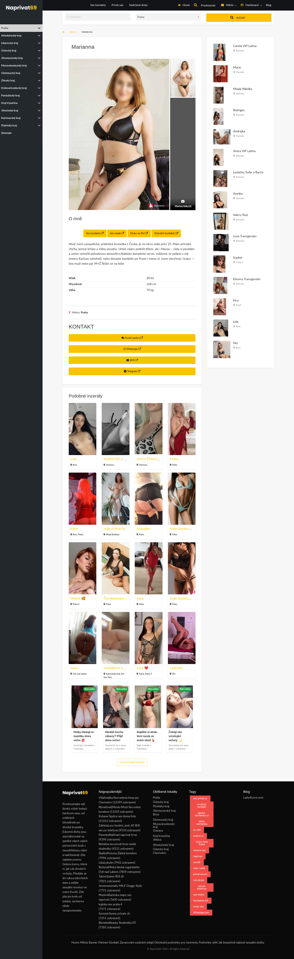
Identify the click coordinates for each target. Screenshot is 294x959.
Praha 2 (76, 604)
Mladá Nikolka (242, 89)
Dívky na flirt (137, 233)
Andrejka (239, 131)
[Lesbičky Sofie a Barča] (220, 178)
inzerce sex (199, 850)
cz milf (197, 830)
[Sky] (221, 349)
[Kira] (219, 306)
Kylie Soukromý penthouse (189, 598)
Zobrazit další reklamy (132, 762)
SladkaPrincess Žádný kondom (118, 853)
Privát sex (117, 5)
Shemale (240, 51)
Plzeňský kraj (161, 806)
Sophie (237, 257)
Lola (73, 459)
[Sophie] (219, 264)
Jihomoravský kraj (164, 810)
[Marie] (220, 73)
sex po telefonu (201, 887)
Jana (74, 668)
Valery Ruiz (240, 215)
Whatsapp (132, 349)
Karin (74, 529)
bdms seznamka (201, 822)
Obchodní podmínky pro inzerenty (176, 942)
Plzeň (238, 305)
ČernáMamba (114, 598)
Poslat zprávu (132, 338)
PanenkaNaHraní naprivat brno (118, 834)
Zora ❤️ (142, 668)
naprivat (197, 856)
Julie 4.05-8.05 (114, 529)
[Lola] (220, 327)
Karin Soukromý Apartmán (189, 529)
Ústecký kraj (161, 802)
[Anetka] (220, 199)
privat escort (200, 874)
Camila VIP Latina (245, 46)
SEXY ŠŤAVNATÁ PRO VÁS (158, 459)
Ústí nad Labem (80, 674)
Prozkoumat (207, 5)
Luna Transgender (245, 236)
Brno (75, 465)
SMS (132, 360)
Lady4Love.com (253, 797)
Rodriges (239, 110)
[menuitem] (184, 5)
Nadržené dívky (138, 5)
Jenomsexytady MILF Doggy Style (120, 885)
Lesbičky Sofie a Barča (248, 172)
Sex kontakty (98, 5)
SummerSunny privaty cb (114, 913)
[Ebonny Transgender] (220, 285)
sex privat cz (200, 798)
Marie (237, 67)
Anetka (238, 193)
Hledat (240, 18)
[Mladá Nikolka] (218, 95)
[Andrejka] (221, 136)
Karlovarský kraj (113, 674)
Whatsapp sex (201, 912)
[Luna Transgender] (221, 242)
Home (186, 5)
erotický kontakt (201, 805)
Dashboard (252, 5)
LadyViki (176, 668)
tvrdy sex (198, 906)
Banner (93, 942)
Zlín (173, 674)
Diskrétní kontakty (165, 233)
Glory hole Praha (202, 843)
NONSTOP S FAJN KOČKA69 (126, 459)
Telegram (132, 371)
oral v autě (199, 868)
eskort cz (198, 836)
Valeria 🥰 (77, 598)
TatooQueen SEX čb (111, 876)
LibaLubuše (106, 862)
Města (229, 5)
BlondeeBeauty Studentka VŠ (117, 922)
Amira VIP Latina (244, 151)
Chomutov (159, 853)
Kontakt (114, 942)
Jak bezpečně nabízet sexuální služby (241, 942)
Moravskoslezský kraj (164, 825)
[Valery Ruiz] (220, 221)
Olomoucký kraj (163, 819)
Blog (268, 5)
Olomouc (110, 465)
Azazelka (143, 529)
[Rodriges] (218, 116)
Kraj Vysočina (161, 836)
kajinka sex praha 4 (110, 904)
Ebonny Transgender (247, 279)
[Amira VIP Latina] (218, 157)
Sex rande (115, 233)
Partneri (103, 942)
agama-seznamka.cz (202, 814)
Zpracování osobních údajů (136, 942)
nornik (196, 862)
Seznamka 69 (200, 900)
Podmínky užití (208, 942)
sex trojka (198, 894)
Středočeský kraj (163, 845)
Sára (140, 598)
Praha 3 (148, 674)
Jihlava (157, 839)
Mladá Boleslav (112, 535)
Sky (235, 343)
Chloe (174, 459)
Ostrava (158, 830)
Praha (84, 312)
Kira (236, 300)
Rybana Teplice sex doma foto (117, 816)
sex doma (198, 880)
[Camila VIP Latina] (219, 52)
